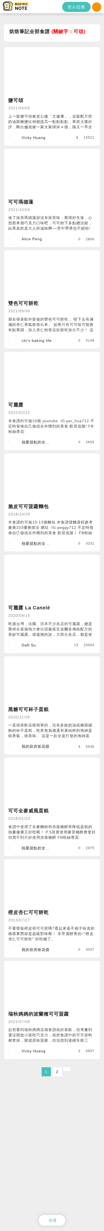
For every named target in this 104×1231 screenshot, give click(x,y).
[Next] (66, 1069)
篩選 (53, 1220)
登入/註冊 (76, 7)
